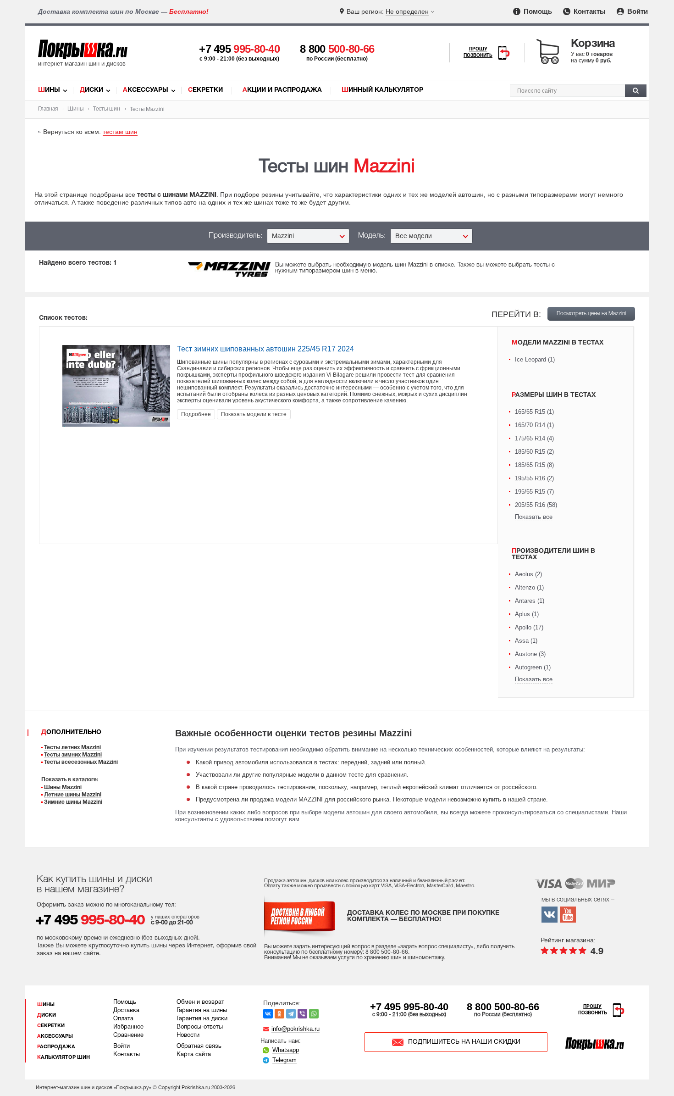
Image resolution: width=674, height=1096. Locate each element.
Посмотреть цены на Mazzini (591, 313)
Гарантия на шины (202, 1010)
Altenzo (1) (529, 587)
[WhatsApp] (314, 1013)
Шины (49, 90)
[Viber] (302, 1013)
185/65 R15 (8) (534, 465)
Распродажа (56, 1047)
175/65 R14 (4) (534, 438)
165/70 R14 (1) (534, 425)
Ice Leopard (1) (535, 359)
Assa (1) (526, 640)
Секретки (205, 90)
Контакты (589, 11)
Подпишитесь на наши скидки (464, 1042)
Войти (636, 11)
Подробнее (196, 414)
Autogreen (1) (533, 667)
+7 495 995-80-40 (409, 1006)
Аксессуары (145, 90)
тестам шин (120, 131)
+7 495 (239, 49)
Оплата (123, 1019)
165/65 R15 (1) (534, 411)
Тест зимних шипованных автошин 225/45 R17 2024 (265, 349)
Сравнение (128, 1035)
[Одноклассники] (279, 1013)
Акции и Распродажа (282, 90)
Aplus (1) (527, 614)
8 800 (337, 49)
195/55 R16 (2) (534, 478)
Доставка (126, 1010)
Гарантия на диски (202, 1019)
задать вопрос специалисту (435, 946)
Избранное (128, 1027)
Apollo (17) (529, 627)
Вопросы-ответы (200, 1027)
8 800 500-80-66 (503, 1006)
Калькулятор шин (63, 1057)
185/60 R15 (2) (534, 451)
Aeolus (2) (528, 574)
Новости (188, 1035)
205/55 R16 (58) (536, 504)
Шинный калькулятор (382, 90)
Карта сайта (194, 1054)
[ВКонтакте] (268, 1013)
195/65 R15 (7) (534, 491)
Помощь (537, 11)
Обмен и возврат (200, 1002)
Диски (91, 90)
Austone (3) (530, 654)
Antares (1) (529, 600)
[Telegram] (291, 1013)
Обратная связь (199, 1046)
